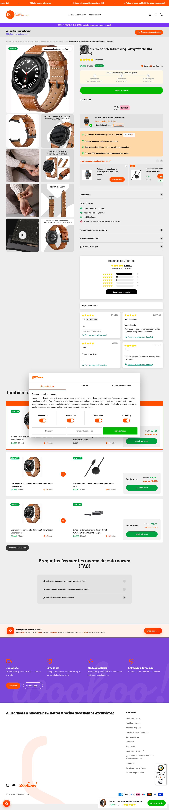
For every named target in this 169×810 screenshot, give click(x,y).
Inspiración (130, 746)
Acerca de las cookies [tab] (121, 386)
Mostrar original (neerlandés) (140, 337)
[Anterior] (157, 160)
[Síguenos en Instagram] (7, 785)
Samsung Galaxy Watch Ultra (105, 121)
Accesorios (94, 14)
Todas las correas (76, 14)
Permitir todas (120, 431)
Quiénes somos (33, 685)
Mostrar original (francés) (96, 335)
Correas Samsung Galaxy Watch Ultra (54, 41)
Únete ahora (152, 631)
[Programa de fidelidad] (6, 803)
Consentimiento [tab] (47, 386)
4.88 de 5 (128, 265)
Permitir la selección (84, 431)
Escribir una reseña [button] (121, 292)
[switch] (70, 420)
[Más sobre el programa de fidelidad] (162, 66)
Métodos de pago (133, 727)
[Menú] (165, 765)
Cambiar (118, 125)
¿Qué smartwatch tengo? (18, 34)
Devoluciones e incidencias (137, 732)
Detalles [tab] (84, 386)
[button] (87, 59)
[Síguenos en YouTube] (14, 785)
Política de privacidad (135, 772)
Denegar (49, 431)
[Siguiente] (161, 160)
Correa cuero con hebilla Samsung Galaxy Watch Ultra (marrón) (91, 41)
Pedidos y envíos (133, 723)
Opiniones (130, 763)
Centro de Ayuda (133, 718)
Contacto (13, 685)
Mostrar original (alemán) (96, 365)
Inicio (8, 41)
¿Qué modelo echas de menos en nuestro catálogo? (140, 757)
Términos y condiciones (136, 768)
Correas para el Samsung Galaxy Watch (25, 41)
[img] (88, 315)
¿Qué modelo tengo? (135, 751)
